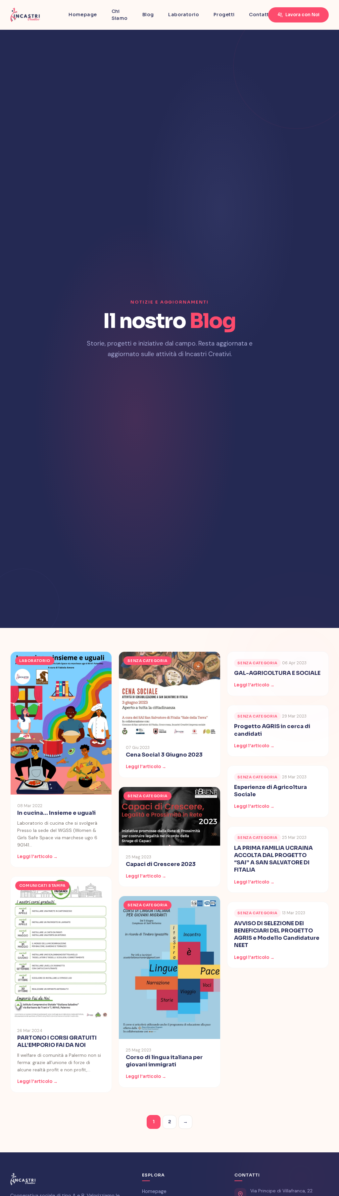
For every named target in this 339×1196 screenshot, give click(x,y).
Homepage (83, 15)
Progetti (224, 15)
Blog (148, 15)
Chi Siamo (120, 14)
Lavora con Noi (302, 15)
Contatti (259, 15)
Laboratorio (183, 15)
